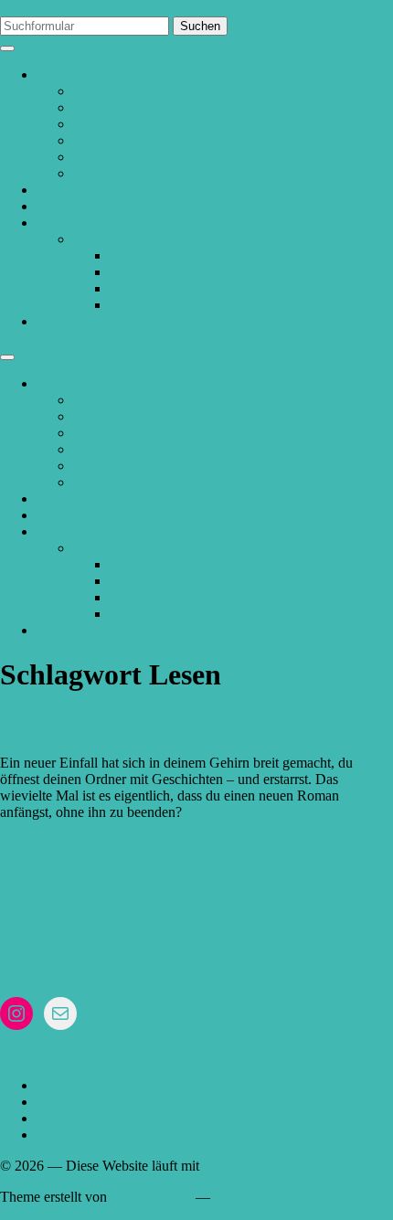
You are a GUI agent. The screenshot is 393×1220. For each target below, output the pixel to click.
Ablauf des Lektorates (136, 91)
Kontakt (60, 321)
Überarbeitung (151, 305)
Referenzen (106, 107)
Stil (119, 288)
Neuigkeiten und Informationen (200, 255)
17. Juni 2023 (39, 843)
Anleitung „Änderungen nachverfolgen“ (189, 173)
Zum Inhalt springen (58, 8)
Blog (51, 222)
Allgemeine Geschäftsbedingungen (174, 124)
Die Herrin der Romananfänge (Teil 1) (180, 724)
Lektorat (61, 74)
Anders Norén (151, 1196)
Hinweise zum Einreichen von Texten (182, 140)
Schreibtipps (145, 272)
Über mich (67, 189)
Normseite (103, 156)
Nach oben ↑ (251, 1196)
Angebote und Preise (97, 206)
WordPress (234, 1165)
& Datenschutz (110, 920)
